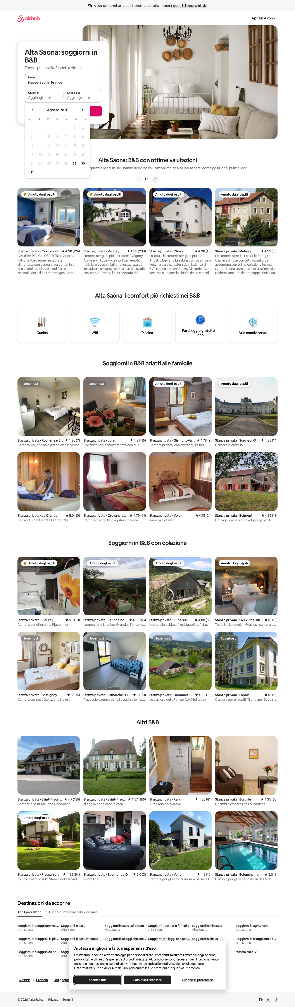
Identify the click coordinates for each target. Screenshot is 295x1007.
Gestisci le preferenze (197, 980)
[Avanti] (155, 179)
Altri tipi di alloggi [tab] (29, 912)
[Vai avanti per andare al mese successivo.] (82, 110)
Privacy (53, 1000)
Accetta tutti (97, 980)
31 (31, 172)
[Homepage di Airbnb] (28, 18)
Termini (67, 1000)
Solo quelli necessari (147, 980)
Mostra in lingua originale (189, 6)
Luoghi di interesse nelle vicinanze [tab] (73, 912)
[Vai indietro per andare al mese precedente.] (32, 110)
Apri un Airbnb (263, 18)
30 (83, 163)
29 (74, 163)
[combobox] (63, 82)
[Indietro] (139, 179)
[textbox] (44, 97)
